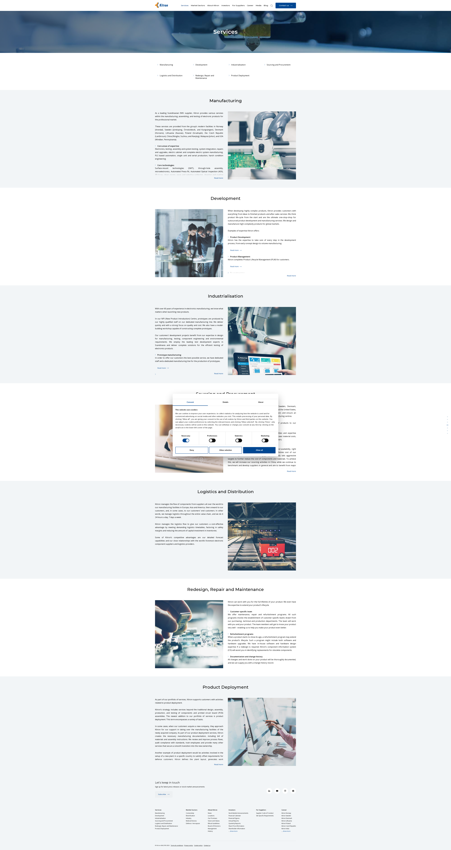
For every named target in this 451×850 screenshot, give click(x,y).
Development (201, 64)
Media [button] (258, 5)
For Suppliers (261, 810)
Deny (192, 450)
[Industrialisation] (447, 422)
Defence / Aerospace (193, 823)
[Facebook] (293, 791)
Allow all (259, 450)
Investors (232, 810)
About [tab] (260, 402)
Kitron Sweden (286, 816)
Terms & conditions (177, 845)
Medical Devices (191, 821)
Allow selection (225, 450)
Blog (266, 5)
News (210, 813)
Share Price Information (236, 826)
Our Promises (212, 818)
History (210, 831)
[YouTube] (277, 791)
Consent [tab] (190, 402)
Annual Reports (234, 821)
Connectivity (190, 813)
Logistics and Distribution (171, 75)
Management (212, 829)
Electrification (190, 816)
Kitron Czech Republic (289, 826)
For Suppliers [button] (238, 5)
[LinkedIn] (269, 791)
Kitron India (285, 829)
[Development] (447, 419)
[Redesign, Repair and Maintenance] (447, 430)
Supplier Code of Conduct (264, 813)
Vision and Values (214, 821)
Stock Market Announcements (238, 813)
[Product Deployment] (447, 433)
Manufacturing (166, 64)
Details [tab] (225, 402)
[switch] (212, 440)
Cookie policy (198, 845)
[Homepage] (162, 5)
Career (284, 810)
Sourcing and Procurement (278, 64)
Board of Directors (214, 826)
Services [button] (185, 5)
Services (158, 810)
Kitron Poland (286, 823)
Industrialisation (238, 64)
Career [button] (250, 5)
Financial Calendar (235, 816)
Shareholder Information (237, 829)
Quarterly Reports (235, 823)
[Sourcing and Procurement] (447, 425)
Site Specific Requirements (265, 816)
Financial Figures (234, 818)
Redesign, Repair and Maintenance (204, 76)
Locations (211, 816)
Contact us (207, 845)
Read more (234, 250)
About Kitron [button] (213, 5)
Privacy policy (188, 845)
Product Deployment (240, 75)
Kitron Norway (286, 813)
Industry (188, 818)
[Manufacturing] (447, 416)
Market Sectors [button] (198, 5)
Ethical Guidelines (214, 823)
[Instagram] (285, 791)
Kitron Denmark (287, 818)
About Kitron (212, 810)
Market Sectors (191, 810)
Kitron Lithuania (287, 821)
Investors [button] (225, 5)
